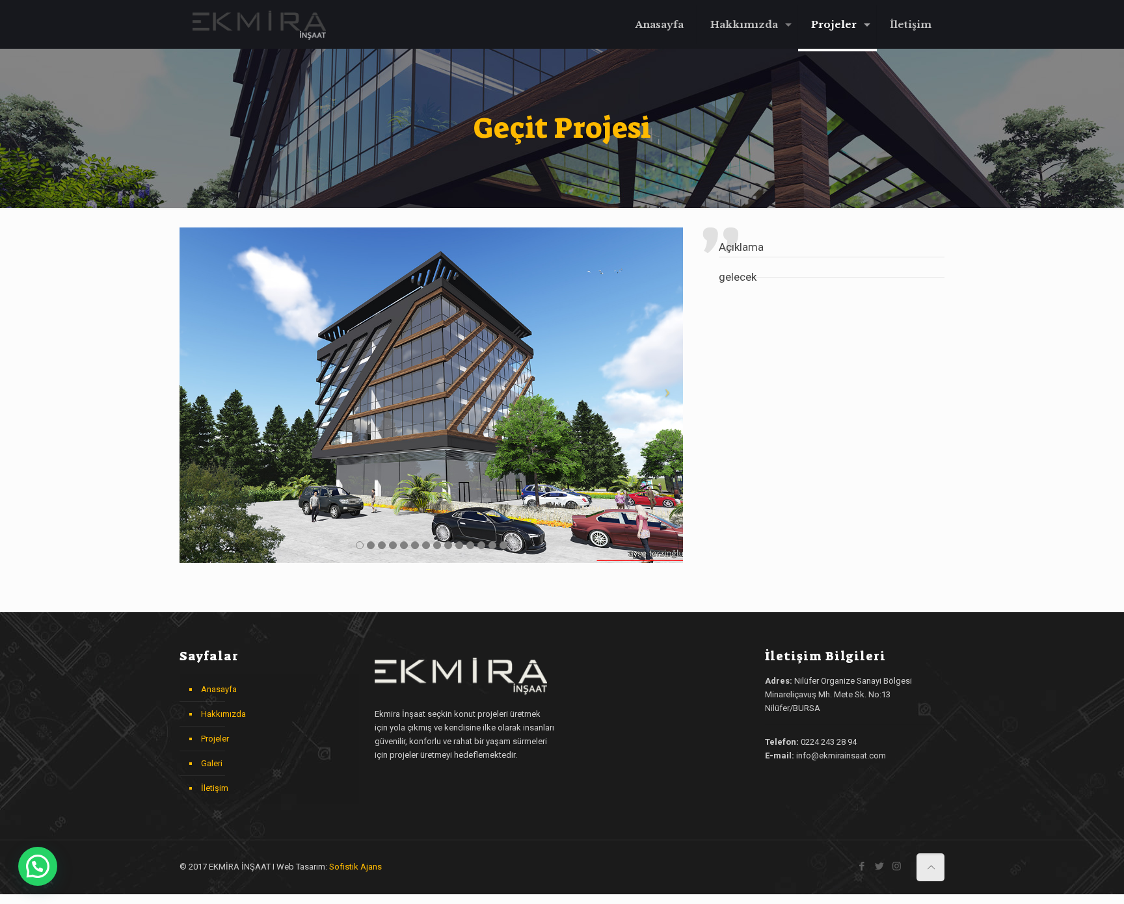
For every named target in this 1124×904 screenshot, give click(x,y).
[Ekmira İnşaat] (259, 24)
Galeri (211, 763)
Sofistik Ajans (355, 867)
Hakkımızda (223, 714)
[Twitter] (879, 866)
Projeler (215, 738)
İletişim (214, 788)
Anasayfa (219, 689)
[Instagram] (896, 866)
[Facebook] (861, 866)
